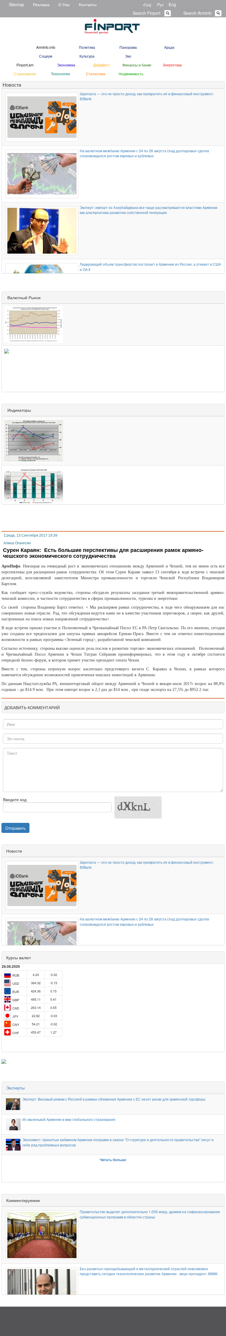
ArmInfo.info (45, 47)
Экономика (66, 64)
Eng (172, 4)
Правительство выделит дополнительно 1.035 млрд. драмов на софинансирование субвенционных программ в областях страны (150, 1214)
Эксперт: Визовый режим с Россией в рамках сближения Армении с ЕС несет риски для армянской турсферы (113, 1098)
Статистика (95, 73)
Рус (160, 4)
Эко (128, 55)
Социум (45, 55)
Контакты (88, 4)
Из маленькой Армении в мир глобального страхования (68, 1119)
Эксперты (15, 1088)
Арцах (169, 47)
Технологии (60, 73)
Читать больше (113, 1159)
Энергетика (172, 64)
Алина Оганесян (17, 543)
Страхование (25, 73)
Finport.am (25, 64)
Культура (86, 55)
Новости (12, 84)
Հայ (147, 4)
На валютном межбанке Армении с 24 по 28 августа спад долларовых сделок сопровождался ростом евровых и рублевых (144, 153)
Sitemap (16, 4)
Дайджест (101, 64)
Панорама (128, 47)
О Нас (64, 4)
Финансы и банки (136, 64)
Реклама (41, 4)
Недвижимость (131, 73)
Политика (87, 47)
